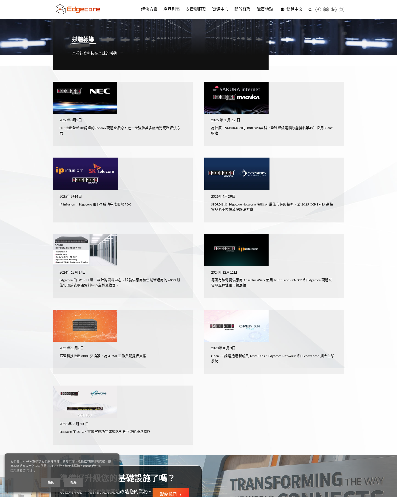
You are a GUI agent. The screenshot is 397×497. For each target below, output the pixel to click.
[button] (310, 9)
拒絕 (74, 482)
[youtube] (326, 9)
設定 (30, 470)
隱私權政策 (18, 470)
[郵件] (341, 9)
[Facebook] (318, 9)
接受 (51, 482)
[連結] (334, 9)
